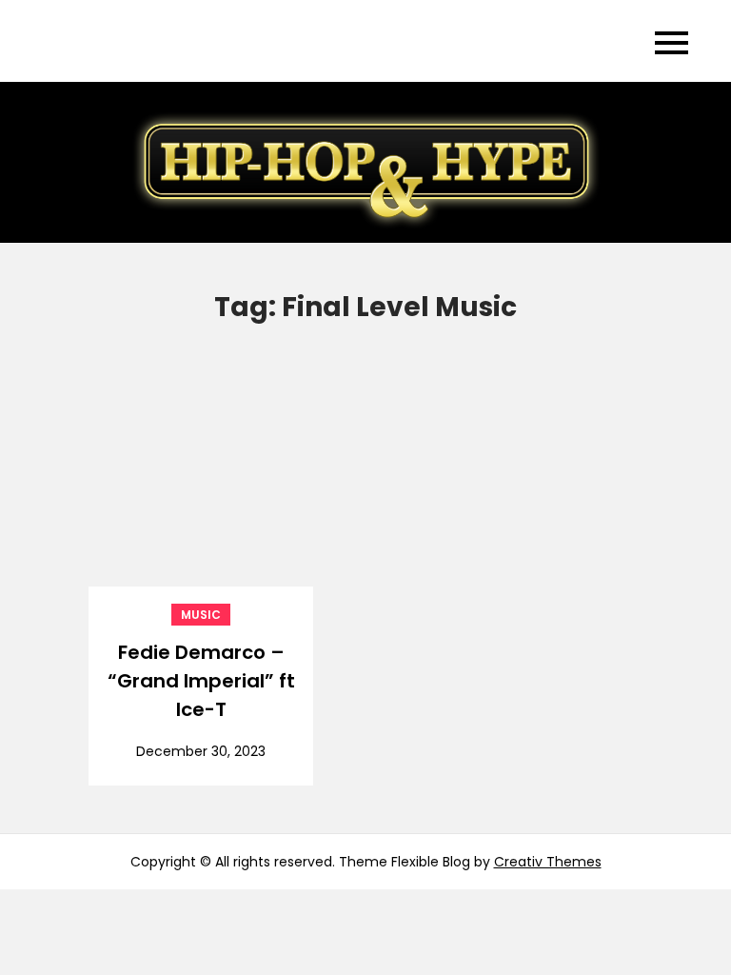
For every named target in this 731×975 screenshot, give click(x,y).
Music (201, 615)
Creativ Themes (548, 861)
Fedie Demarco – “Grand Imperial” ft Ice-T (201, 681)
